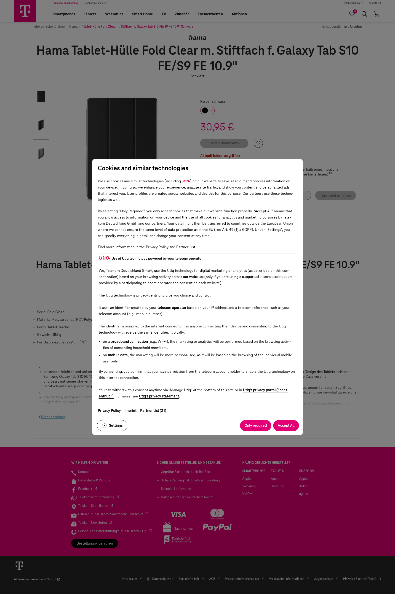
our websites (193, 276)
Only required (256, 425)
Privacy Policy (109, 410)
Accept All (286, 425)
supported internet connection (267, 276)
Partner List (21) (153, 410)
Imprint (130, 410)
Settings (116, 425)
